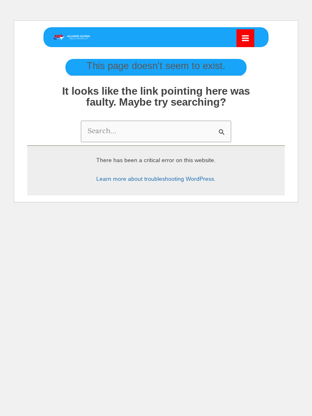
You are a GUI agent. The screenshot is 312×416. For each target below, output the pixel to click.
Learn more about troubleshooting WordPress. (156, 179)
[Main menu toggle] (245, 38)
